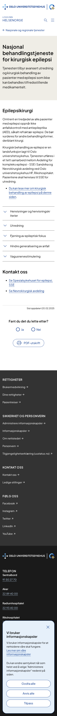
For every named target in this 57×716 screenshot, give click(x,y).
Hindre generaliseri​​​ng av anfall (29, 246)
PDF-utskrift (32, 343)
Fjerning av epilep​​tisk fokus (28, 236)
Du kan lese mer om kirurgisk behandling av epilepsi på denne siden (30, 192)
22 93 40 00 (10, 607)
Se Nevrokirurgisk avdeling (26, 291)
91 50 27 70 (10, 579)
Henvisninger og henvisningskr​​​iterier (30, 213)
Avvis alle (28, 693)
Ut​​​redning (17, 225)
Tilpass (28, 703)
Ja (22, 329)
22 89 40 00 (10, 593)
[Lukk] (48, 627)
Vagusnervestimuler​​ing (25, 256)
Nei (38, 329)
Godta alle (28, 683)
